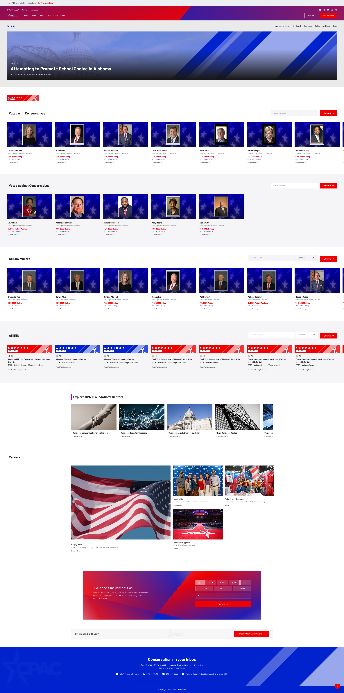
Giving (24, 10)
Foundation (35, 10)
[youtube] (320, 10)
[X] (332, 10)
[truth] (336, 10)
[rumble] (328, 10)
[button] (74, 15)
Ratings (11, 25)
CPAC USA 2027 (13, 10)
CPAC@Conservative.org (186, 545)
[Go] (337, 686)
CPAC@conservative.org (256, 502)
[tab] (200, 582)
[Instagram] (324, 10)
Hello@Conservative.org (129, 674)
